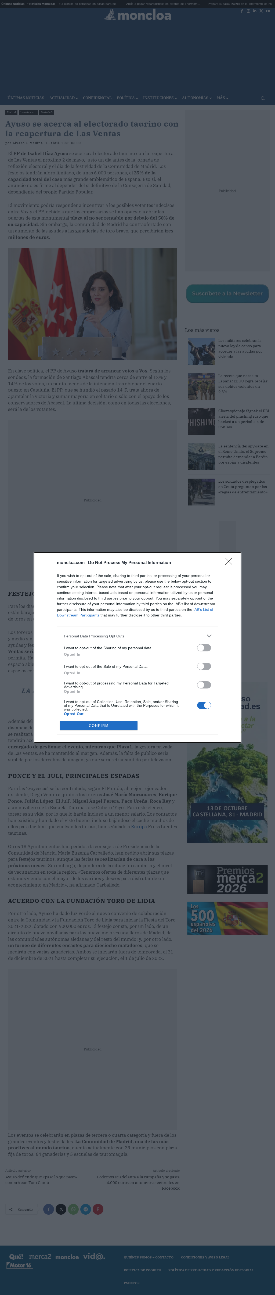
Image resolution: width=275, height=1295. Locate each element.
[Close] (230, 563)
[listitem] (137, 636)
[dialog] (137, 647)
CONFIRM (99, 726)
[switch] (204, 647)
